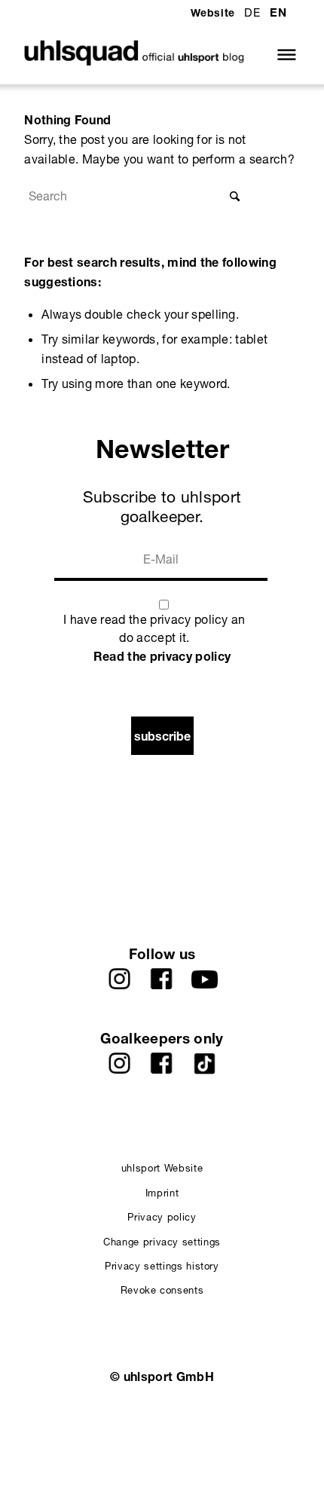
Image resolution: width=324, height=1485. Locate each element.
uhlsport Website (162, 1168)
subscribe (162, 736)
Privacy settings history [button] (162, 1266)
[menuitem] (213, 13)
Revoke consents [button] (162, 1290)
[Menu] (282, 54)
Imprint (162, 1193)
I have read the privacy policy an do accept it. (154, 628)
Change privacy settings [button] (162, 1242)
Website (213, 12)
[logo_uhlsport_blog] (134, 54)
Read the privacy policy (162, 656)
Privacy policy (161, 1217)
